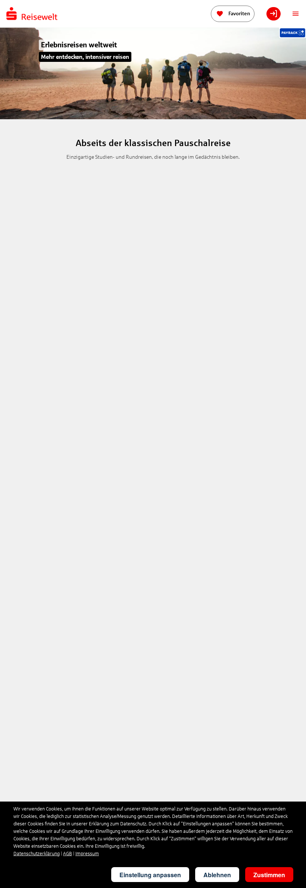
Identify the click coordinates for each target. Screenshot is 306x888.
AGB (67, 853)
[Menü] (296, 14)
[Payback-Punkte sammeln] (292, 33)
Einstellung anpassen (150, 874)
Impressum (87, 853)
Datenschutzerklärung (36, 853)
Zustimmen (269, 874)
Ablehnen (217, 874)
